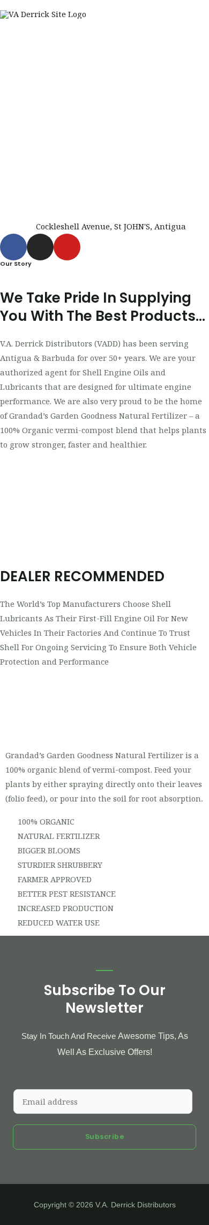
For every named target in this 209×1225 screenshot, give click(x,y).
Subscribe (104, 1136)
